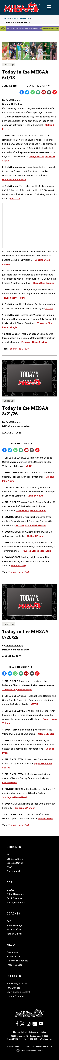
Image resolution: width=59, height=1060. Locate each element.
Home (7, 18)
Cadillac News (9, 782)
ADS (9, 882)
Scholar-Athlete (15, 858)
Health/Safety (14, 929)
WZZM (34, 704)
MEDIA (11, 944)
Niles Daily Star (46, 734)
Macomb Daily (18, 565)
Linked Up (24, 18)
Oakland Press (35, 536)
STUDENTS (14, 847)
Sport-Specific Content (18, 992)
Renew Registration (17, 983)
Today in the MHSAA (19, 348)
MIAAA (10, 890)
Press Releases (14, 965)
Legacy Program (15, 996)
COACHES (13, 913)
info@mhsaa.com (45, 1039)
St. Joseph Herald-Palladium (31, 525)
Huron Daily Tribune (43, 283)
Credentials (12, 952)
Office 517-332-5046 (15, 1039)
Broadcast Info (14, 956)
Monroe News (45, 818)
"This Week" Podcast (17, 960)
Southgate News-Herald (15, 797)
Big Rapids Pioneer (25, 808)
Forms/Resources (16, 902)
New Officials (13, 987)
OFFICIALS (14, 976)
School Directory (15, 894)
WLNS (29, 466)
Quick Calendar (14, 898)
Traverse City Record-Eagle (31, 510)
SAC (9, 854)
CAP (9, 921)
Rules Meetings (14, 925)
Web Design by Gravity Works (32, 1050)
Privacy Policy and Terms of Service (38, 1046)
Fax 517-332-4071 (30, 1039)
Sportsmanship (14, 871)
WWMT (49, 308)
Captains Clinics (15, 863)
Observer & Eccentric (14, 179)
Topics (15, 18)
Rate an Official (14, 933)
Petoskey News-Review (34, 342)
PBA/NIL (11, 867)
